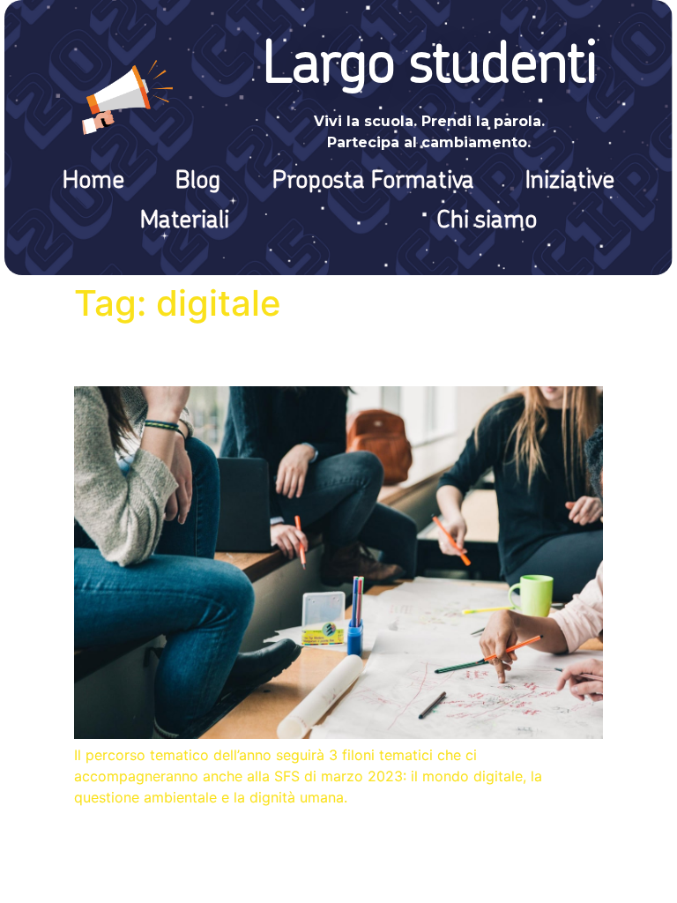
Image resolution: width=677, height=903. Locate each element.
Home (93, 181)
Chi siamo (486, 221)
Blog (197, 181)
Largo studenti (429, 67)
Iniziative (569, 181)
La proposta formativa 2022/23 (282, 355)
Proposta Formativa (373, 181)
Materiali (184, 221)
